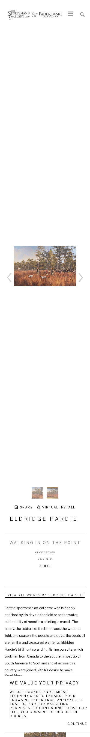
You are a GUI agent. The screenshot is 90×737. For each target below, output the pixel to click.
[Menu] (70, 14)
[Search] (82, 14)
